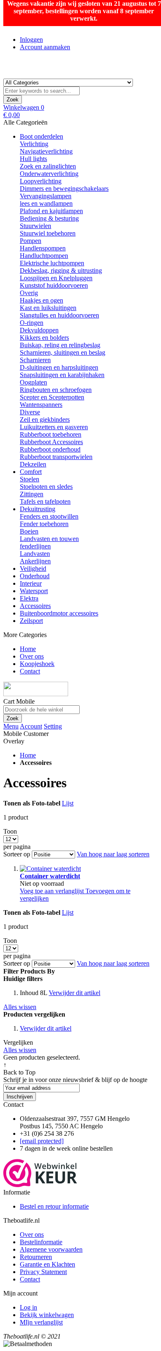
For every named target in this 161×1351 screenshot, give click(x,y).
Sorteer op (16, 854)
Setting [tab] (53, 726)
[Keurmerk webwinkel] (40, 1184)
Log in (28, 1307)
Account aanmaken (45, 46)
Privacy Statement (43, 1271)
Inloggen (31, 39)
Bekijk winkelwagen (47, 1314)
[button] (52, 890)
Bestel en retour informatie (54, 1206)
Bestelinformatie (41, 1241)
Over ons (32, 1234)
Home (28, 755)
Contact (30, 1279)
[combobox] (41, 91)
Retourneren (36, 1256)
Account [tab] (31, 726)
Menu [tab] (11, 726)
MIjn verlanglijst (41, 1322)
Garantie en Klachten (47, 1264)
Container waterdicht (50, 876)
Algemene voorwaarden (51, 1249)
